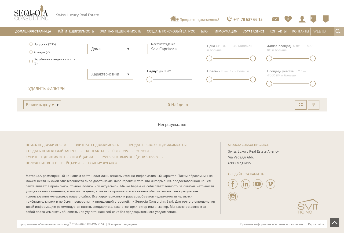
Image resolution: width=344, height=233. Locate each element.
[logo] (31, 13)
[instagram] (233, 195)
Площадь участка (280, 71)
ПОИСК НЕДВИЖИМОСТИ (46, 145)
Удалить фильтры (46, 88)
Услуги (142, 151)
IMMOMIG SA (96, 224)
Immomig (63, 224)
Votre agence (253, 31)
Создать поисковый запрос (171, 31)
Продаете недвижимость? (199, 19)
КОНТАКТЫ (300, 31)
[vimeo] (270, 183)
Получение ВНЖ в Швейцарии (53, 163)
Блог (205, 31)
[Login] (302, 19)
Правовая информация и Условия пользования (272, 224)
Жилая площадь (279, 45)
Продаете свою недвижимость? (157, 145)
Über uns (120, 151)
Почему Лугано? (102, 163)
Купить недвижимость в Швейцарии (59, 157)
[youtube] (258, 183)
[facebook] (233, 183)
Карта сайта (316, 224)
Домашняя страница (33, 31)
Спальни (213, 71)
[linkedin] (245, 183)
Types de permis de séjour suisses (129, 157)
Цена (211, 45)
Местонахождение (163, 44)
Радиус (152, 71)
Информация (226, 31)
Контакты (278, 31)
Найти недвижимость (75, 31)
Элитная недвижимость (120, 31)
